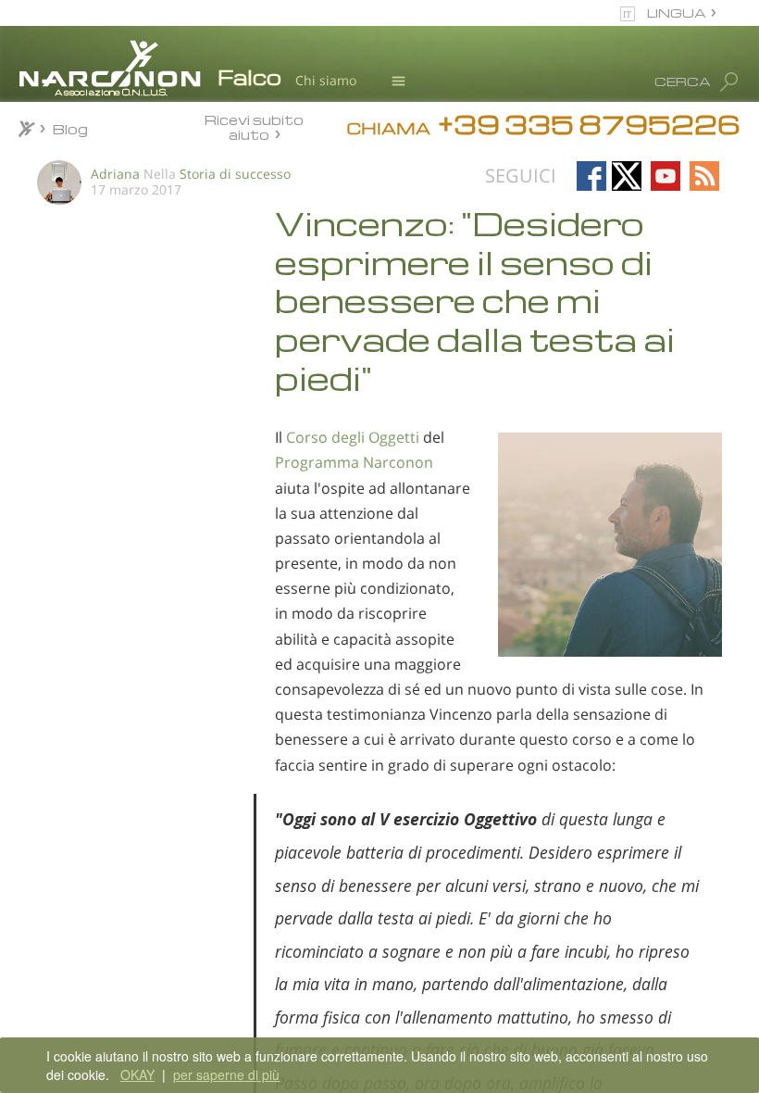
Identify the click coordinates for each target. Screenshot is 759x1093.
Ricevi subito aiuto (254, 126)
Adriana (115, 173)
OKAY (137, 1074)
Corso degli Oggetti (352, 437)
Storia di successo (235, 173)
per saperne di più (226, 1074)
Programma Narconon (354, 462)
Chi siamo (325, 80)
